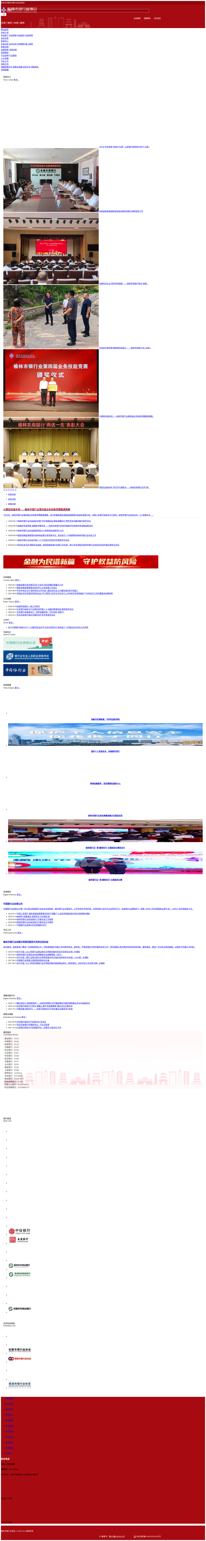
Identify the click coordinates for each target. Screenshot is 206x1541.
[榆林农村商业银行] (19, 1377)
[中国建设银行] (19, 1282)
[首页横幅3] (80, 1217)
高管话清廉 (17, 67)
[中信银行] (19, 1343)
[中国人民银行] (19, 1239)
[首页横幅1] (80, 568)
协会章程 (13, 35)
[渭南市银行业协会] (19, 1470)
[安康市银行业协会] (19, 1461)
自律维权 (5, 53)
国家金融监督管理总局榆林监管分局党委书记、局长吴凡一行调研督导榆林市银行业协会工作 (57, 535)
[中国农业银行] (19, 1265)
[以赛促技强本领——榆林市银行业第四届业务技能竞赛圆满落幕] (51, 416)
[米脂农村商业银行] (19, 1420)
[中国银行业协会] (19, 1444)
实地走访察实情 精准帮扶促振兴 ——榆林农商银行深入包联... (125, 348)
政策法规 (5, 47)
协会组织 (21, 35)
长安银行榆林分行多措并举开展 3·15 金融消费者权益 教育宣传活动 (45, 609)
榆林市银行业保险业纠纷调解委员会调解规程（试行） (40, 1063)
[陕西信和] (19, 1369)
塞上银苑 (29, 44)
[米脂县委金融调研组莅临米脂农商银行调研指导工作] (51, 211)
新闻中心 (5, 41)
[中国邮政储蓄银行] (19, 1300)
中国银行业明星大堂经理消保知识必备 (33, 1068)
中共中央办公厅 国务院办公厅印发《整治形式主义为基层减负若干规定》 (47, 591)
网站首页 (5, 30)
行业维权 (13, 56)
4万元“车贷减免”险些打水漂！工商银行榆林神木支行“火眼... (124, 147)
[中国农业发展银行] (19, 1248)
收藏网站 (147, 18)
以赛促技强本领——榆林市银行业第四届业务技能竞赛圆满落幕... (126, 416)
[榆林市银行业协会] (19, 12)
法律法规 (13, 50)
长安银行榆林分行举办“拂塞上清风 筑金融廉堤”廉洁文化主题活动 (44, 1114)
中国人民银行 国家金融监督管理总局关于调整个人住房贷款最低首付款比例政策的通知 (53, 960)
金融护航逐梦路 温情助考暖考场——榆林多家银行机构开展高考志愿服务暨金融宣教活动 (55, 526)
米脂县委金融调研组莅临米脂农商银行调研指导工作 (121, 211)
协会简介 (5, 35)
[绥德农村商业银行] (19, 1394)
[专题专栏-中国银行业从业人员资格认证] (28, 648)
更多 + (16, 80)
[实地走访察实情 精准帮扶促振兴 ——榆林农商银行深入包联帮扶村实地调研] (51, 348)
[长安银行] (19, 1351)
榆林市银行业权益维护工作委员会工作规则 (35, 965)
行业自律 (5, 56)
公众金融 (5, 58)
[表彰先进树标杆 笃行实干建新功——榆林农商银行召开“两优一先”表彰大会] (51, 487)
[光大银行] (19, 1334)
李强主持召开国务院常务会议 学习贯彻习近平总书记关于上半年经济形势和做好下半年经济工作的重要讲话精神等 (65, 593)
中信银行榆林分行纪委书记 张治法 (31, 1130)
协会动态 (5, 44)
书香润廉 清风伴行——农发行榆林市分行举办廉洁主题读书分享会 (45, 1117)
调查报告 (35, 67)
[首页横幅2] (80, 1094)
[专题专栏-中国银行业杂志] (28, 675)
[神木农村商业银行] (19, 1412)
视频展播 (5, 70)
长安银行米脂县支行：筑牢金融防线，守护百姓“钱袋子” (40, 612)
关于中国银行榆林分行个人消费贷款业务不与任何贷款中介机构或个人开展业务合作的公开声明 (48, 627)
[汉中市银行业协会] (19, 1479)
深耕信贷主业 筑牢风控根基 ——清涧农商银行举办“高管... (123, 284)
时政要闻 (21, 44)
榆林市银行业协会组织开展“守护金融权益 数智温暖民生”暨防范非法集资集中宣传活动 (54, 521)
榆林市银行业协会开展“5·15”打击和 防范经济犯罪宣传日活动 (43, 540)
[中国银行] (19, 1274)
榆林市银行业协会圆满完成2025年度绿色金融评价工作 (41, 531)
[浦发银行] (19, 1325)
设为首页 (157, 18)
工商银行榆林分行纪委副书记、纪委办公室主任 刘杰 (39, 1136)
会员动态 (13, 44)
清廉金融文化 (6, 67)
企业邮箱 (137, 18)
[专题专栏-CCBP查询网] (28, 662)
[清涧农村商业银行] (19, 1386)
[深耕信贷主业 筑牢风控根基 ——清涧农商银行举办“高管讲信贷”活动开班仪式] (51, 284)
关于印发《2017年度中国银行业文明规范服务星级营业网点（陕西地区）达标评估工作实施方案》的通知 (61, 1071)
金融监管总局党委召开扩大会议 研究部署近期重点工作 (40, 585)
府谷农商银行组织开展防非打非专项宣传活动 (36, 615)
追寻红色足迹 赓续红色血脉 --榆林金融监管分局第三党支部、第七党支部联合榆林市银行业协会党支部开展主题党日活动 (68, 545)
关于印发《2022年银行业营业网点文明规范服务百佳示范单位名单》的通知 (48, 1060)
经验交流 (5, 64)
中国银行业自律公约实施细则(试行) (32, 971)
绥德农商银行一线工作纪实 (28, 606)
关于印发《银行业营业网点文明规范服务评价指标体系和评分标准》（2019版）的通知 (52, 1066)
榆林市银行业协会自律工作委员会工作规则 (35, 968)
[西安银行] (19, 1360)
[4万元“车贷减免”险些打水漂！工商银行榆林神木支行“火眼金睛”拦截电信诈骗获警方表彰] (51, 147)
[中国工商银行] (19, 1257)
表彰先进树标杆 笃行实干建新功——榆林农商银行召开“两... (124, 487)
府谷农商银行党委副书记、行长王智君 (33, 1133)
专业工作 (5, 61)
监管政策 (5, 50)
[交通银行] (19, 1291)
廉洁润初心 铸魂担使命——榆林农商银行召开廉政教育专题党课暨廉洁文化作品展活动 (53, 1111)
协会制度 (29, 35)
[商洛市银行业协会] (19, 1496)
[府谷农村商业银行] (19, 1403)
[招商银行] (19, 1308)
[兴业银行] (19, 1317)
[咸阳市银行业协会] (19, 1487)
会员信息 (5, 38)
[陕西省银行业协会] (19, 1453)
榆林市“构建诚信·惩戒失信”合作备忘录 (33, 962)
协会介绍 (5, 33)
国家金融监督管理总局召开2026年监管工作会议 (37, 588)
